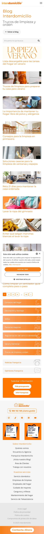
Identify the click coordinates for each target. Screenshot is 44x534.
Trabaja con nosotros (22, 467)
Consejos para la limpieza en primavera (19, 137)
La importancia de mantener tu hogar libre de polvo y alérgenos (21, 112)
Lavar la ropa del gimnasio (18, 211)
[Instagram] (8, 418)
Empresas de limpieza (22, 480)
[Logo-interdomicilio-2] (22, 405)
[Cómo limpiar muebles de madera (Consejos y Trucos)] (22, 250)
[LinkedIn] (28, 418)
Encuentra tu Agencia (22, 452)
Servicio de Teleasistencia (22, 499)
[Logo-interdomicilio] (12, 3)
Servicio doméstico (22, 476)
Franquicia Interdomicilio (22, 455)
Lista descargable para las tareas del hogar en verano (21, 62)
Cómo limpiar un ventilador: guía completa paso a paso (21, 285)
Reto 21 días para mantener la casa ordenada (19, 187)
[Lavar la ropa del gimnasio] (22, 202)
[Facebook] (22, 418)
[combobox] (37, 254)
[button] (41, 3)
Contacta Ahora (22, 529)
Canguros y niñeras (22, 491)
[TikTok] (15, 418)
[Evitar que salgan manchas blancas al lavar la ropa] (22, 225)
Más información (15, 265)
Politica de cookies (22, 515)
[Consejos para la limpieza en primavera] (22, 127)
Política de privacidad (22, 512)
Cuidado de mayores (22, 487)
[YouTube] (35, 418)
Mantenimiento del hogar (22, 495)
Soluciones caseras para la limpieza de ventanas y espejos (20, 162)
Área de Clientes (22, 463)
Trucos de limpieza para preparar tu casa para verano (21, 87)
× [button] (39, 253)
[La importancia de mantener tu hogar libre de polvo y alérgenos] (22, 102)
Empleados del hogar (22, 484)
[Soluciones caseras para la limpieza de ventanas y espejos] (22, 152)
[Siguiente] (30, 294)
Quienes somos (22, 448)
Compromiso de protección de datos (22, 518)
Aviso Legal (22, 509)
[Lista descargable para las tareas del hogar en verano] (22, 52)
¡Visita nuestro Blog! (22, 459)
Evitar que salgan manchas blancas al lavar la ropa (18, 235)
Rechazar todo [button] (23, 274)
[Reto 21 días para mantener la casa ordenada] (22, 177)
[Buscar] (38, 40)
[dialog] (22, 267)
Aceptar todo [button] (22, 269)
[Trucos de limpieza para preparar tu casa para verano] (22, 77)
